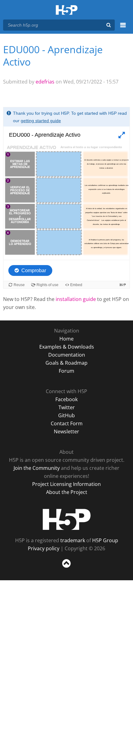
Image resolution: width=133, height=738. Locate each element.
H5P (67, 519)
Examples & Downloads (66, 346)
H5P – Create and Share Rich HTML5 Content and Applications (66, 10)
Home (66, 338)
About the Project (66, 492)
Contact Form (67, 423)
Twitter (66, 407)
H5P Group (105, 540)
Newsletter (66, 431)
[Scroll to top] (66, 568)
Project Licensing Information (66, 484)
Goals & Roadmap (66, 362)
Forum (66, 370)
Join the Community (37, 468)
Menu (123, 28)
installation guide (76, 299)
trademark (72, 540)
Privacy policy (43, 548)
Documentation (66, 354)
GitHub (66, 415)
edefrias (45, 81)
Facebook (66, 399)
